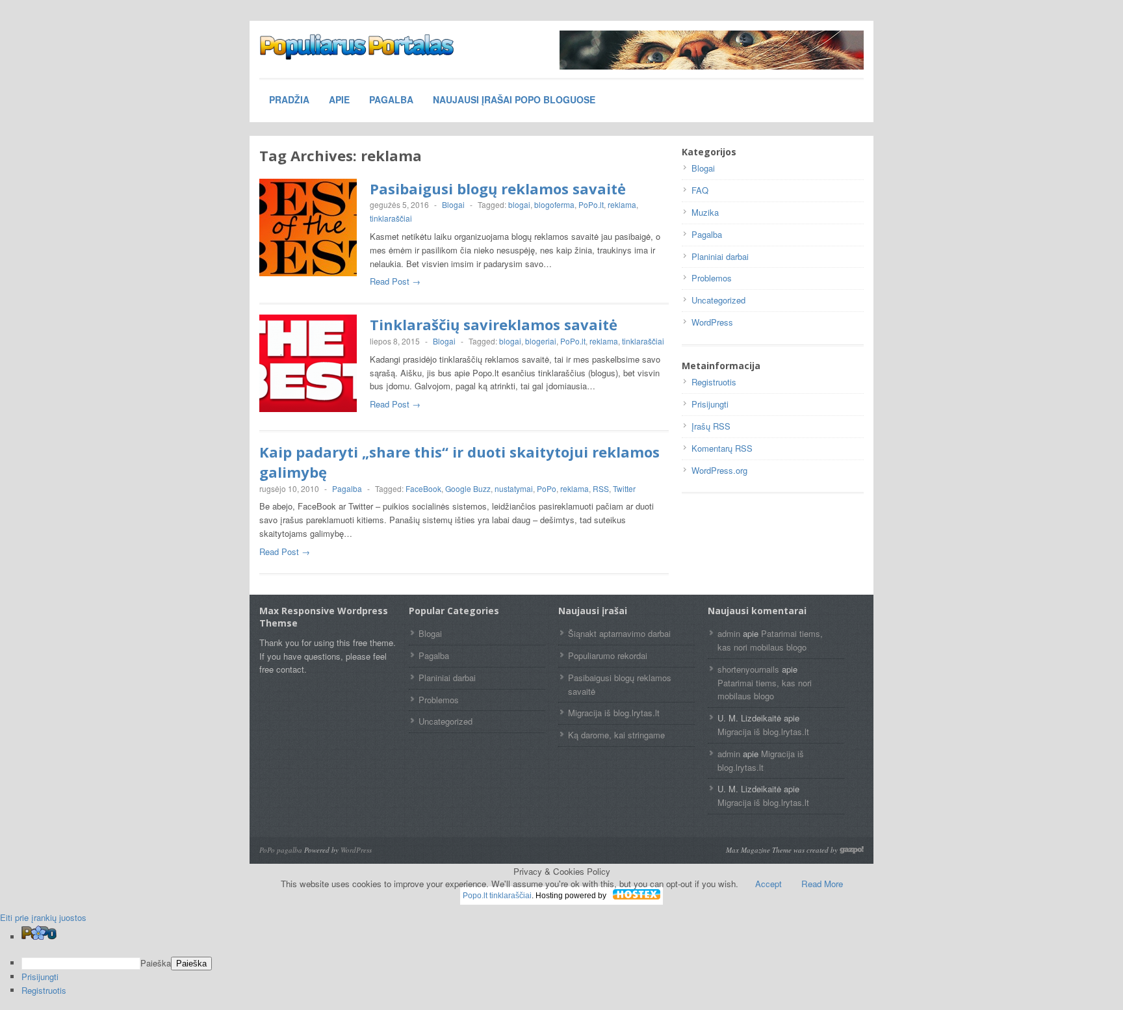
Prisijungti (710, 404)
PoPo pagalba (280, 850)
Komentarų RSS (722, 448)
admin (728, 633)
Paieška (155, 963)
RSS (601, 488)
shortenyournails (748, 669)
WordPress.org (719, 470)
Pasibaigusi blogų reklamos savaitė (498, 188)
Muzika (705, 212)
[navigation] (561, 961)
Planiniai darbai (720, 256)
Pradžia (289, 99)
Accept (768, 883)
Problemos (711, 278)
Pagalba (391, 99)
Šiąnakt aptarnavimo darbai (619, 633)
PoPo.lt (591, 204)
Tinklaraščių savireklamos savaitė (493, 324)
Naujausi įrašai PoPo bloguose (514, 99)
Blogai (453, 204)
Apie (339, 99)
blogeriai (540, 340)
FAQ (699, 190)
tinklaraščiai (391, 218)
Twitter (624, 488)
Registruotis (713, 382)
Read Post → (395, 281)
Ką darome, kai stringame (616, 735)
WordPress (712, 322)
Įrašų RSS (710, 426)
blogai (519, 204)
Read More (822, 883)
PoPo (546, 488)
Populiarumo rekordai (607, 655)
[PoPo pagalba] (356, 47)
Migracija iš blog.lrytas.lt (614, 712)
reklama (622, 204)
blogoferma (554, 204)
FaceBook (423, 488)
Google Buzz (468, 488)
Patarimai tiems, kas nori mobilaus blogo (770, 640)
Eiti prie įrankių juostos (43, 917)
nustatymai (514, 488)
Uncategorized (718, 300)
